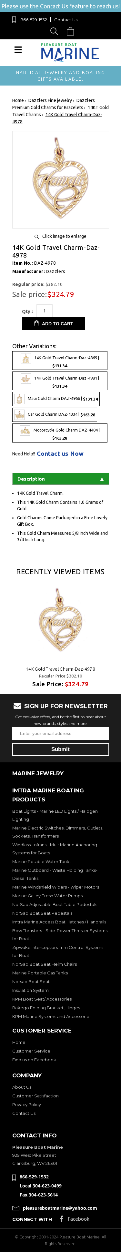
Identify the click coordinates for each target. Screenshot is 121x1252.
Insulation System (30, 990)
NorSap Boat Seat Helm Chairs (44, 964)
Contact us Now (60, 454)
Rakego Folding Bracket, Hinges (46, 1007)
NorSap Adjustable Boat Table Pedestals (54, 904)
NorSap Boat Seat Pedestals (42, 913)
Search (55, 31)
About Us (21, 1087)
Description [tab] (31, 479)
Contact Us (65, 19)
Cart (72, 31)
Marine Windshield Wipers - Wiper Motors (55, 887)
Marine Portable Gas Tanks (40, 972)
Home (18, 1042)
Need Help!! (23, 454)
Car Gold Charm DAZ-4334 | (61, 414)
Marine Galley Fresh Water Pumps (47, 895)
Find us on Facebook (34, 1059)
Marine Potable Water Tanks (41, 861)
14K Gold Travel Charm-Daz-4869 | (66, 362)
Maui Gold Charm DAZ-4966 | (63, 398)
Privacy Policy (26, 1104)
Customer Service (31, 1051)
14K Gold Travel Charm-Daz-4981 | (66, 382)
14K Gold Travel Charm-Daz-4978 (61, 669)
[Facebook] (74, 1220)
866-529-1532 (33, 19)
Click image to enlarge (64, 236)
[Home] (70, 60)
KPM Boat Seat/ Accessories (42, 999)
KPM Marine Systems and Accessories (51, 1016)
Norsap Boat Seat (31, 981)
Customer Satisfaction (35, 1095)
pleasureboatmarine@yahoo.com (60, 1208)
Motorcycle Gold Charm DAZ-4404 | (67, 434)
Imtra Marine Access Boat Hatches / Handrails (59, 921)
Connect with (32, 1219)
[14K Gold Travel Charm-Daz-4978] (60, 221)
